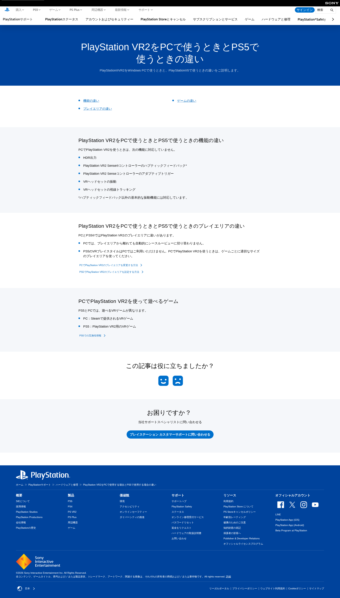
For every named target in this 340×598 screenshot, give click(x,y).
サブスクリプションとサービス (215, 19)
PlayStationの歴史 (26, 527)
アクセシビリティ (130, 506)
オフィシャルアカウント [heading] (292, 495)
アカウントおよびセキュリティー (109, 19)
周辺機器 (97, 9)
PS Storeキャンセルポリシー (239, 511)
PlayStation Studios (27, 511)
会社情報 (21, 522)
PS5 (35, 9)
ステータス (178, 511)
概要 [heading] (19, 495)
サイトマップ (316, 588)
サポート (144, 9)
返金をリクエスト (181, 527)
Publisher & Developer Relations (241, 538)
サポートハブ (179, 501)
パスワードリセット (183, 522)
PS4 (70, 506)
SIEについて (23, 501)
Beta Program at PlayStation (291, 530)
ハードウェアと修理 (276, 19)
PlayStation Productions (29, 517)
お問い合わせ (179, 538)
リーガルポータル (219, 588)
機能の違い (91, 101)
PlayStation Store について (238, 506)
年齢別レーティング (234, 517)
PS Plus (74, 9)
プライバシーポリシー (244, 588)
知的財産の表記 (232, 527)
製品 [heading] (71, 495)
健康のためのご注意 (234, 522)
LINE (278, 514)
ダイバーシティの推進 (132, 517)
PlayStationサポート (18, 19)
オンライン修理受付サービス (188, 517)
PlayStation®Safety (312, 19)
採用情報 (21, 506)
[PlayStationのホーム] (7, 10)
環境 (122, 501)
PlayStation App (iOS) (287, 519)
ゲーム (53, 9)
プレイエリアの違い (97, 108)
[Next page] (332, 19)
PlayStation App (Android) (289, 525)
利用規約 (228, 501)
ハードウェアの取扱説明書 (186, 533)
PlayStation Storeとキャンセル (163, 19)
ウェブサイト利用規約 (272, 588)
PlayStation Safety (182, 506)
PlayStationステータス (61, 19)
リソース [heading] (229, 495)
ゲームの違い (186, 101)
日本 (27, 588)
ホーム (19, 484)
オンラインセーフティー (133, 511)
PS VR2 (72, 511)
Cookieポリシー (297, 588)
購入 (18, 9)
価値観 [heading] (124, 495)
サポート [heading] (178, 495)
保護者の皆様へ (232, 533)
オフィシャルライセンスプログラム (243, 543)
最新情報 (120, 9)
